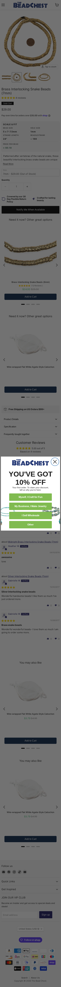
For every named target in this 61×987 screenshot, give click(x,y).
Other (30, 524)
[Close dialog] (55, 462)
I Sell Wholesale (30, 515)
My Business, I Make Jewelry (30, 506)
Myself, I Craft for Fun (30, 497)
